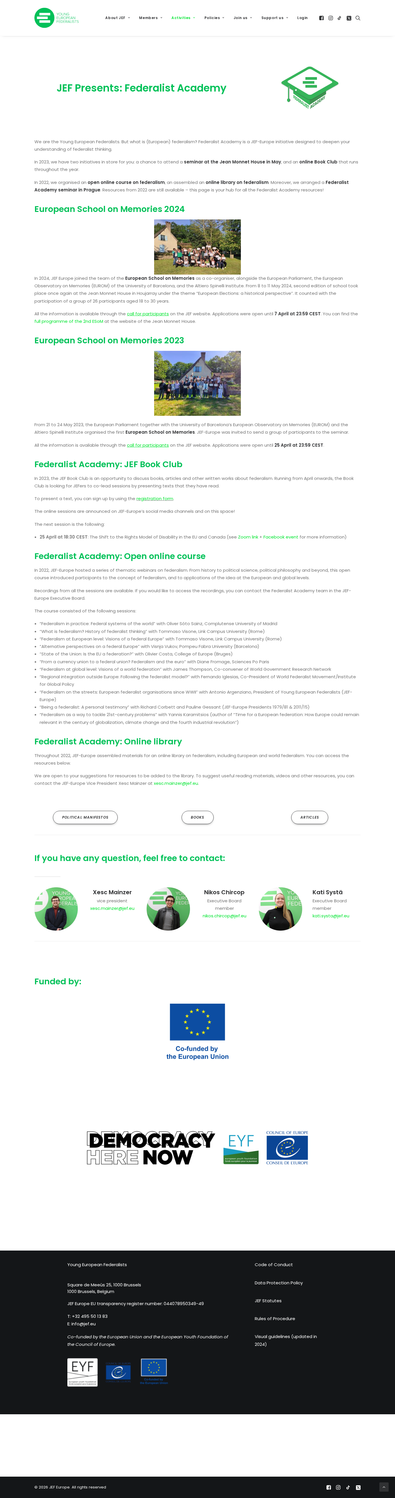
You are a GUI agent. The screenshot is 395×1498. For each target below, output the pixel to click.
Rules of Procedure (275, 1319)
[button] (322, 18)
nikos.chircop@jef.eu (224, 916)
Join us (241, 17)
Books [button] (197, 817)
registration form (154, 498)
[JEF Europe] (56, 18)
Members (148, 17)
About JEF (115, 17)
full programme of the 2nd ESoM (68, 321)
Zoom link (248, 537)
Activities (181, 17)
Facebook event (280, 537)
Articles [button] (309, 817)
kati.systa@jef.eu (331, 916)
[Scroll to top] (384, 1487)
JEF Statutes (268, 1301)
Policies (212, 17)
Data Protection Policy (279, 1283)
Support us (272, 17)
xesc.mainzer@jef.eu (176, 783)
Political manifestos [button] (85, 817)
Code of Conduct (274, 1265)
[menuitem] (117, 18)
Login (302, 17)
